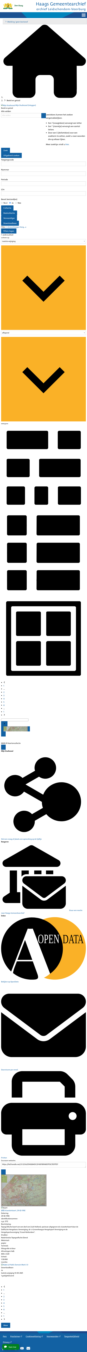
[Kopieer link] (3, 1172)
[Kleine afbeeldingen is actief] (43, 509)
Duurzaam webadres (8, 1160)
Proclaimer (15, 1336)
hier (67, 144)
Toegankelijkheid (71, 1336)
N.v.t (5, 203)
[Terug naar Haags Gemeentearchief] (13, 6)
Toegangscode (7, 159)
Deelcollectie (9, 213)
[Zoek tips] (43, 115)
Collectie (7, 208)
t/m (3, 189)
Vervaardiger (9, 218)
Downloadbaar (10, 223)
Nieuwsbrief (28, 1348)
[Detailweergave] (43, 594)
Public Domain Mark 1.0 (18, 1265)
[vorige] (4, 682)
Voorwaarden (52, 1336)
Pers (5, 1336)
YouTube (22, 1348)
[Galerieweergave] (43, 679)
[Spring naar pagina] (4, 723)
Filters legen (8, 231)
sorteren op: (5, 238)
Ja (12, 203)
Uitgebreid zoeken (11, 155)
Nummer (5, 169)
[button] (45, 21)
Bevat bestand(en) (9, 199)
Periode (4, 179)
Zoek (5, 150)
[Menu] (3, 747)
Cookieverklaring (33, 1336)
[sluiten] (3, 733)
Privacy (6, 1342)
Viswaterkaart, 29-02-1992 (13, 1210)
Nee (19, 203)
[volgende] (4, 715)
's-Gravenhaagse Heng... (15, 227)
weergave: (4, 424)
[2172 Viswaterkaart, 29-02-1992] (15, 728)
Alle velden (6, 111)
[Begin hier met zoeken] (44, 97)
